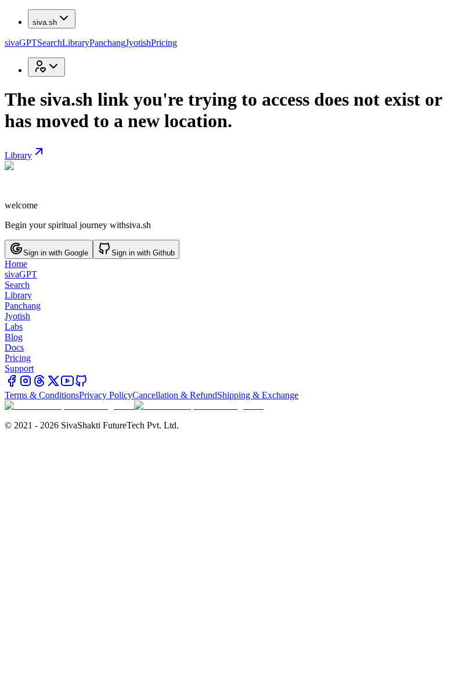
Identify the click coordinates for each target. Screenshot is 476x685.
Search (49, 43)
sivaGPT (21, 43)
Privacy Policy (105, 395)
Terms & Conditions (42, 395)
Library (75, 43)
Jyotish (138, 43)
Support (19, 368)
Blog (14, 337)
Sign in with (55, 252)
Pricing (164, 43)
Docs (14, 347)
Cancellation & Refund (174, 395)
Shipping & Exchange (257, 395)
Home (16, 264)
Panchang (107, 43)
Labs (14, 326)
